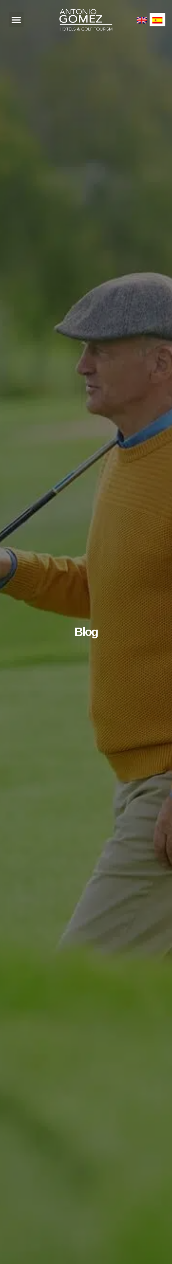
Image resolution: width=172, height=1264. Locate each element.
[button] (16, 19)
